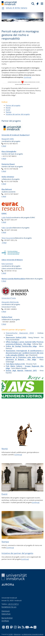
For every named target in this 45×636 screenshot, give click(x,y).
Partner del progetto (13, 105)
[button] (5, 388)
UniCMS (10, 634)
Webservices (17, 634)
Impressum (6, 611)
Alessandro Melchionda (10, 302)
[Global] (37, 3)
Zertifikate (5, 621)
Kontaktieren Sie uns (9, 607)
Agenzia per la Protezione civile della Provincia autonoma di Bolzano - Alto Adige (24, 358)
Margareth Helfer (8, 139)
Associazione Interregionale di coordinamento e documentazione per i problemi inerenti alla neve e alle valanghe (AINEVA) (24, 353)
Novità (8, 108)
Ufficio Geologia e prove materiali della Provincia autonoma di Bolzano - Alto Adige (24, 343)
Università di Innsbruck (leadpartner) (16, 135)
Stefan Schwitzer (8, 177)
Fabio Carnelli (6, 228)
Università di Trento (9, 298)
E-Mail (4, 146)
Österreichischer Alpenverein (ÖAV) (20, 333)
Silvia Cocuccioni (8, 238)
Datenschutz (6, 614)
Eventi (8, 110)
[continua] (27, 77)
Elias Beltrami (7, 189)
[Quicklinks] (37, 4)
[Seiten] (42, 4)
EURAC (4, 213)
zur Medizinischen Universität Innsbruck (32, 634)
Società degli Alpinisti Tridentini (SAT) (21, 370)
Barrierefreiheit (7, 618)
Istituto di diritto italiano (16, 8)
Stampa (8, 112)
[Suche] (33, 4)
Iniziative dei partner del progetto (18, 114)
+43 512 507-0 (13, 604)
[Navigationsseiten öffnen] (3, 8)
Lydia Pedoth (6, 217)
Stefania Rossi (7, 317)
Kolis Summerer (7, 264)
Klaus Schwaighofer (9, 151)
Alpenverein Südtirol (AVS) (16, 337)
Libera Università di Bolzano (12, 260)
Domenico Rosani (8, 164)
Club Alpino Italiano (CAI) (15, 364)
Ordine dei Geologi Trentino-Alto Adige (21, 346)
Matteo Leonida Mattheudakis (13, 279)
